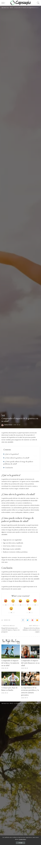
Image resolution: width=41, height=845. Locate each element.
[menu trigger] (3, 3)
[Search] (38, 3)
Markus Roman (8, 424)
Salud (3, 415)
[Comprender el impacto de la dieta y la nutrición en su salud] (10, 651)
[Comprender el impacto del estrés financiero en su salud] (30, 651)
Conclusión (9, 468)
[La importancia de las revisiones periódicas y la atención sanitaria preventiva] (30, 679)
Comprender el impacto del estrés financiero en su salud (30, 663)
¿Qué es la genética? (12, 454)
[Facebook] (23, 620)
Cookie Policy (22, 839)
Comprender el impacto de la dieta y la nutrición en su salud (10, 663)
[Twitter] (28, 620)
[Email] (37, 620)
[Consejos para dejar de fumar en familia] (10, 679)
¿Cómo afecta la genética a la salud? (17, 458)
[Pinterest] (32, 620)
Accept (20, 842)
